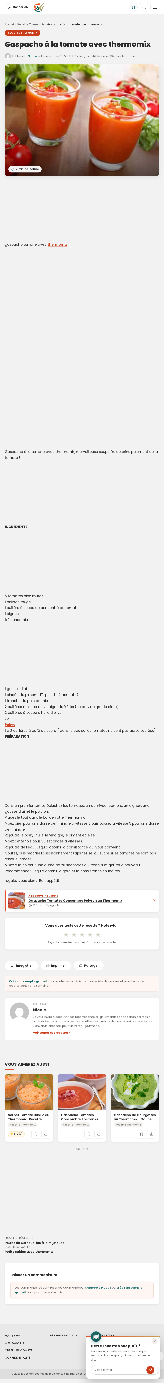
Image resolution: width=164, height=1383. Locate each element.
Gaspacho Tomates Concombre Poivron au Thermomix (80, 1119)
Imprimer (58, 965)
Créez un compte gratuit (28, 981)
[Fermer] (155, 1341)
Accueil (9, 24)
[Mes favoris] (133, 7)
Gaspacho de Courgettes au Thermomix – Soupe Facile (135, 1119)
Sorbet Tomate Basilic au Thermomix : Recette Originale (28, 1119)
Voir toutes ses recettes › (51, 1033)
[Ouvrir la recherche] (144, 7)
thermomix (57, 244)
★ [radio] (66, 934)
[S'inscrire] (150, 1370)
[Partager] (45, 1134)
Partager (91, 965)
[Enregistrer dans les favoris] (35, 1134)
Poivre (10, 724)
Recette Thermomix (30, 24)
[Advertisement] (82, 210)
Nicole (32, 56)
